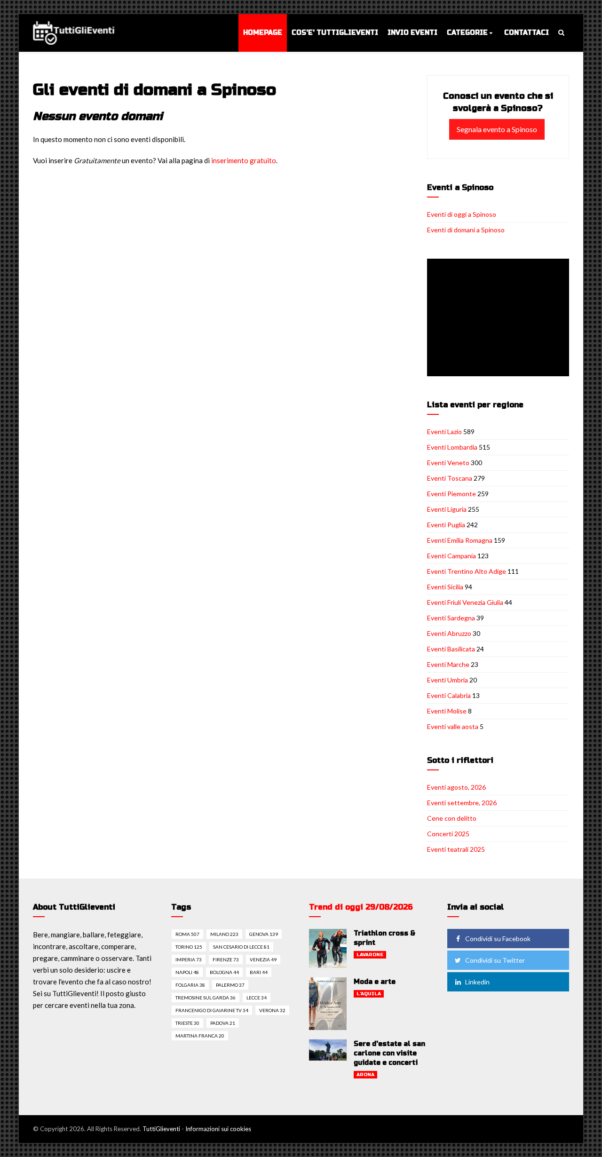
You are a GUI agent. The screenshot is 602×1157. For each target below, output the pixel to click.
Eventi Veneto (448, 463)
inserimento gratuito (243, 160)
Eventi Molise (447, 711)
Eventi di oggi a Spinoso (461, 214)
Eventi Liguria (447, 509)
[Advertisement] (500, 318)
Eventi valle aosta (452, 726)
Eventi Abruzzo (449, 633)
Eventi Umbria (447, 680)
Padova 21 (222, 1023)
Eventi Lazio (444, 432)
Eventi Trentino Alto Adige (466, 571)
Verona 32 (272, 1010)
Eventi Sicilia (445, 587)
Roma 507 (187, 934)
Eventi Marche (448, 664)
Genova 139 (263, 934)
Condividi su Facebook (498, 939)
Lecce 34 (256, 997)
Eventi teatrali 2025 (456, 849)
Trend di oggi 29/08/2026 (361, 907)
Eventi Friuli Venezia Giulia (465, 602)
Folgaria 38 (190, 985)
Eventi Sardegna (451, 618)
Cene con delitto (451, 818)
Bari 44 (259, 972)
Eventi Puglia (446, 525)
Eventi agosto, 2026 (456, 787)
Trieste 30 (187, 1023)
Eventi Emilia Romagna (459, 540)
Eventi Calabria (449, 695)
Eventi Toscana (449, 478)
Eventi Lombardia (452, 447)
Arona (365, 1075)
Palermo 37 (230, 985)
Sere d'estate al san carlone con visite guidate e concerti (389, 1053)
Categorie (467, 33)
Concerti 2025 (448, 834)
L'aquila (368, 994)
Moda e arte (375, 982)
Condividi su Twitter (495, 960)
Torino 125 (188, 947)
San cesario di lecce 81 (241, 947)
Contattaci (526, 33)
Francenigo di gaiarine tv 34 (211, 1010)
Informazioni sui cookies (218, 1129)
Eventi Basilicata (451, 649)
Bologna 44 (224, 972)
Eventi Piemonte (451, 494)
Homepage (262, 33)
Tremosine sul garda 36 (205, 997)
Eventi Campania (451, 556)
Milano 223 (224, 934)
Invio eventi (412, 33)
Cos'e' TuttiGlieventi (335, 33)
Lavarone (369, 955)
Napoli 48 (187, 972)
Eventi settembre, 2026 (462, 803)
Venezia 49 (263, 959)
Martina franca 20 (199, 1035)
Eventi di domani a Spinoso (466, 230)
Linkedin (477, 982)
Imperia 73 (188, 959)
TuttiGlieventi (161, 1129)
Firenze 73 (226, 959)
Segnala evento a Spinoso (497, 129)
